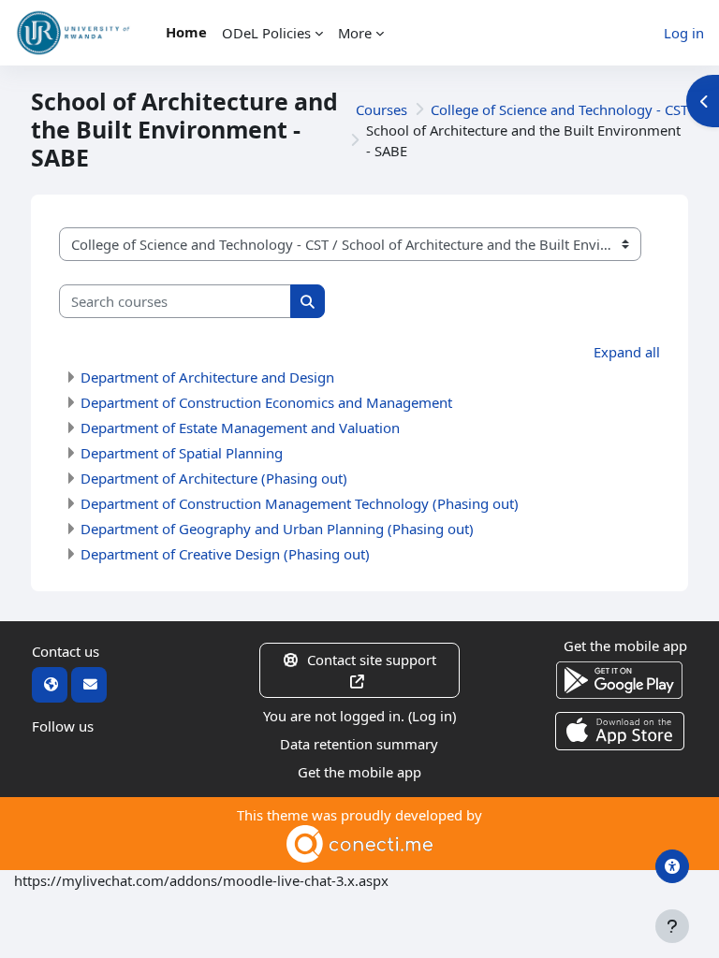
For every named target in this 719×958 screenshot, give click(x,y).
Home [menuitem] (186, 31)
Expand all (627, 351)
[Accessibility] (672, 866)
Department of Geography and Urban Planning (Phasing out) (277, 528)
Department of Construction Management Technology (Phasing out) (300, 503)
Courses (381, 109)
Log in (684, 32)
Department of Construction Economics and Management (266, 402)
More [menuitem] (355, 32)
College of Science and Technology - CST (559, 109)
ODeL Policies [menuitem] (266, 32)
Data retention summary (359, 743)
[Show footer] (672, 926)
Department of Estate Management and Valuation (240, 427)
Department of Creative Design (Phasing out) (225, 553)
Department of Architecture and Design (207, 377)
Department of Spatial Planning (182, 452)
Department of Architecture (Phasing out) (214, 478)
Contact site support (371, 659)
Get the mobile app (359, 771)
